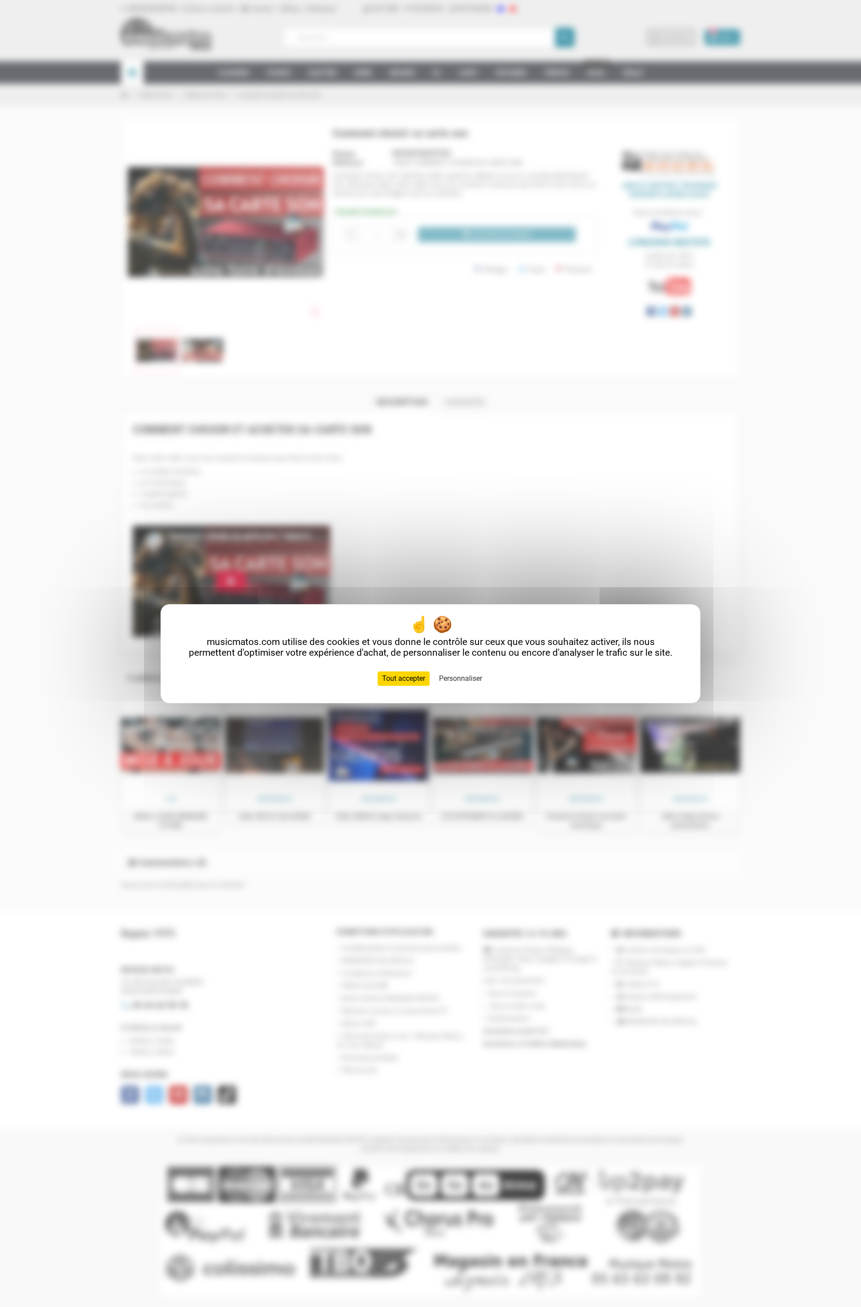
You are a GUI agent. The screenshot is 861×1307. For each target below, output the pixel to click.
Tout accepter (403, 678)
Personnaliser (460, 678)
